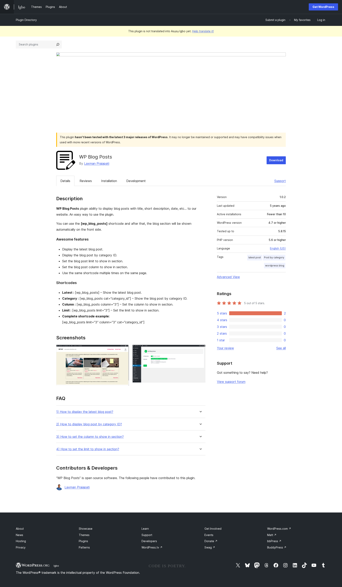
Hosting (21, 541)
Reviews (86, 181)
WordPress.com (279, 528)
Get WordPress (323, 6)
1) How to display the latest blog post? (84, 412)
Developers (149, 541)
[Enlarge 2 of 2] (200, 350)
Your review (225, 348)
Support (280, 181)
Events (208, 535)
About (20, 528)
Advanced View (228, 277)
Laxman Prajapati (96, 163)
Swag (209, 547)
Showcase (85, 528)
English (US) (278, 248)
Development (136, 181)
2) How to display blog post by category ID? (89, 424)
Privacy (21, 547)
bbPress (274, 541)
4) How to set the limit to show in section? (87, 449)
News (19, 535)
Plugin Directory (26, 20)
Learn (145, 528)
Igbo (56, 565)
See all (281, 348)
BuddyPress (276, 547)
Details (65, 181)
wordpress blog (274, 265)
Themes (84, 535)
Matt (271, 535)
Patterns (84, 547)
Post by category (274, 257)
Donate (211, 541)
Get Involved (212, 528)
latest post (254, 257)
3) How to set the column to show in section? (90, 437)
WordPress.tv (152, 547)
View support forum (231, 382)
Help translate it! (203, 31)
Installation (109, 181)
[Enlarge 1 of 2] (124, 350)
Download (276, 160)
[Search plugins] (58, 44)
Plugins (83, 541)
